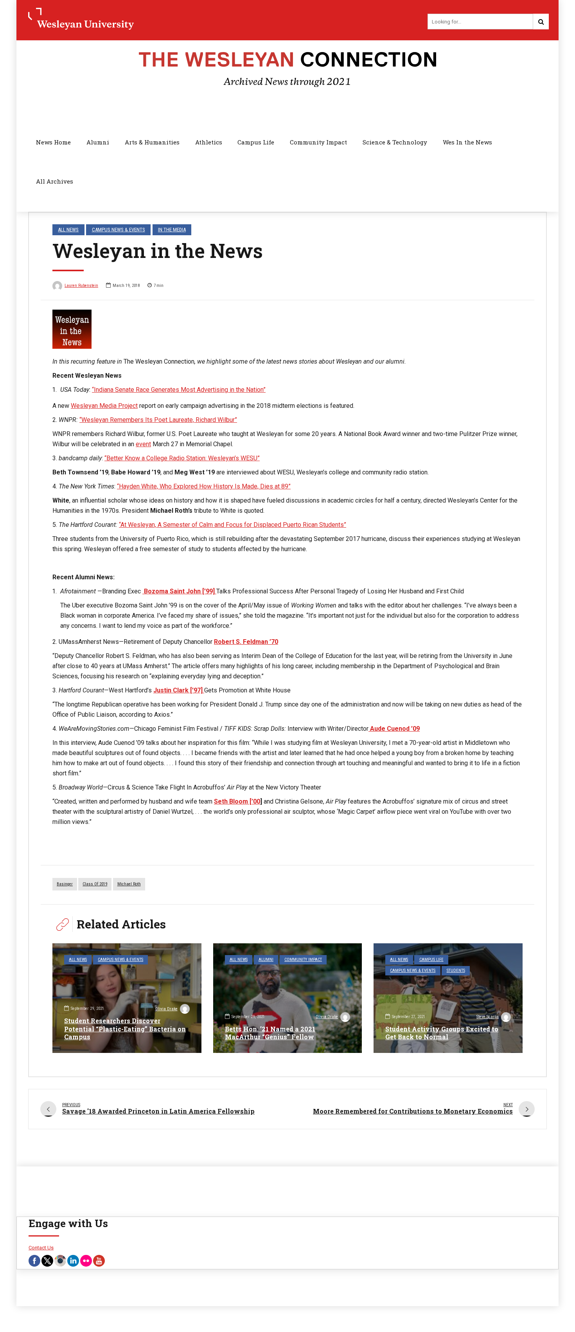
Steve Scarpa (487, 1016)
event (143, 444)
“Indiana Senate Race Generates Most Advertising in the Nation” (179, 389)
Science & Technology (395, 142)
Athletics (208, 142)
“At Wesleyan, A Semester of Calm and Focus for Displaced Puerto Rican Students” (232, 524)
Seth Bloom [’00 (237, 801)
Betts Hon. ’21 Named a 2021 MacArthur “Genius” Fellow (270, 1033)
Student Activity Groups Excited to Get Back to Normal (441, 1033)
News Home (53, 142)
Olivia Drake (166, 1008)
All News (68, 230)
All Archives (54, 181)
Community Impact (318, 142)
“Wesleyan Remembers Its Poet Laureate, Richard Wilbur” (158, 420)
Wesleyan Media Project (104, 405)
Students (456, 970)
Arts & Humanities (152, 142)
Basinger (65, 884)
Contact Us (41, 1248)
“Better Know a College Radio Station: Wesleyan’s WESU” (182, 458)
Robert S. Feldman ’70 (246, 641)
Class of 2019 (95, 884)
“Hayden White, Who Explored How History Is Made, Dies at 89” (204, 486)
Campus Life (255, 142)
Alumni (97, 142)
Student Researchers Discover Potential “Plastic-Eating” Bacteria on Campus (125, 1029)
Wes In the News (467, 142)
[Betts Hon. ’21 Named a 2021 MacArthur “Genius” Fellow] (288, 998)
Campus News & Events (118, 230)
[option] (287, 329)
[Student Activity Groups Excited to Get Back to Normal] (448, 998)
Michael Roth (129, 884)
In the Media (172, 230)
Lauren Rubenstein (81, 285)
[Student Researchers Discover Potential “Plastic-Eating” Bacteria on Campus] (127, 998)
